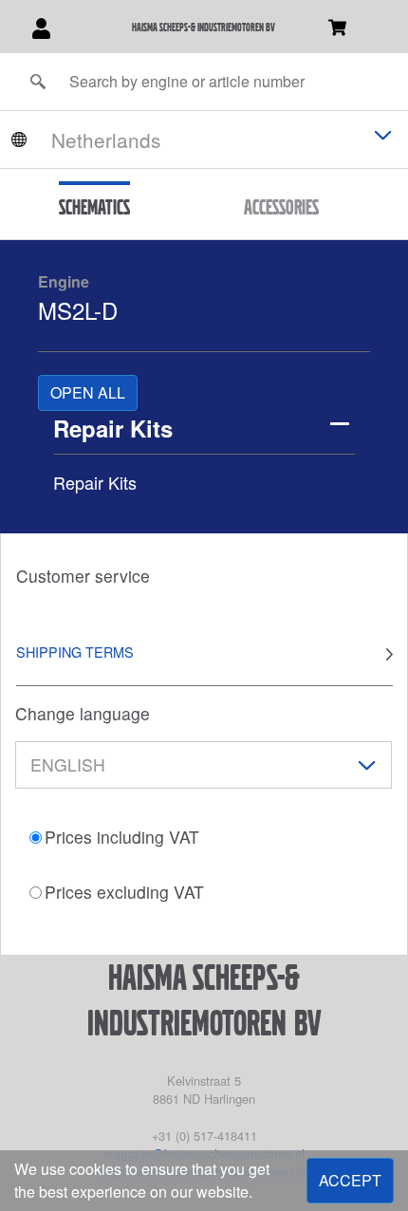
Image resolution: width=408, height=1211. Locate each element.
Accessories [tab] (281, 207)
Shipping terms (75, 651)
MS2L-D (78, 309)
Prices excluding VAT (124, 892)
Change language (82, 713)
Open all (87, 392)
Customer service (83, 575)
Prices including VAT (122, 836)
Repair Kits (113, 428)
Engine (63, 281)
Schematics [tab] (94, 207)
